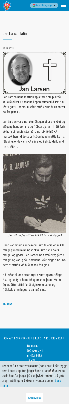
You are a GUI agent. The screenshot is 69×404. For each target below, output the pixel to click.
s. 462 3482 (34, 355)
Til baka (7, 304)
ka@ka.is (34, 360)
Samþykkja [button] (34, 398)
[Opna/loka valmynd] (63, 5)
